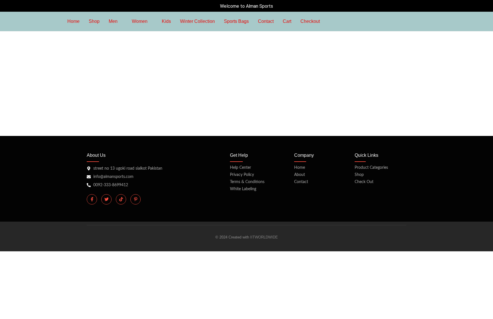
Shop (359, 175)
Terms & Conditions (247, 182)
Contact (301, 182)
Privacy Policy (242, 175)
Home (299, 168)
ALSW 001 (100, 76)
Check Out (364, 182)
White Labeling (243, 189)
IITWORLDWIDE (264, 237)
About (299, 175)
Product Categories (371, 168)
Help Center (240, 168)
